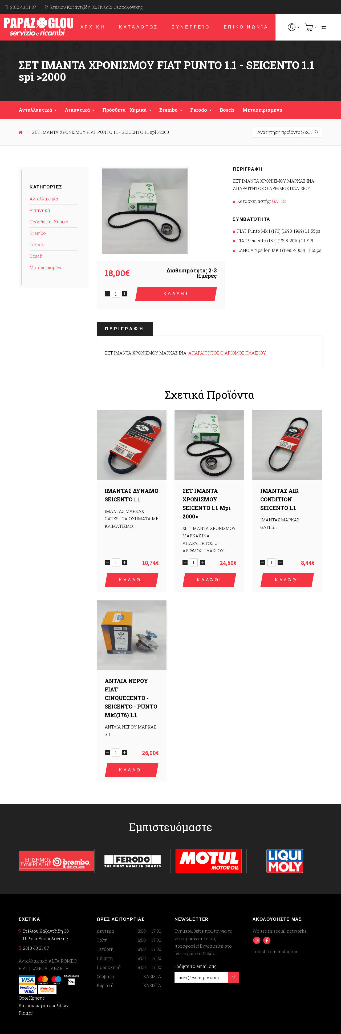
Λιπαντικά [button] (77, 110)
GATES (279, 201)
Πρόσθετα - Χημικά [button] (124, 110)
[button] (293, 27)
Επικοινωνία (246, 27)
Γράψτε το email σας (195, 966)
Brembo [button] (168, 110)
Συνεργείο (191, 27)
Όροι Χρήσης (32, 998)
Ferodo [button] (198, 110)
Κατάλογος (138, 27)
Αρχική (93, 27)
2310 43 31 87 (23, 7)
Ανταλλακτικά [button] (35, 110)
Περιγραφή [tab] (124, 328)
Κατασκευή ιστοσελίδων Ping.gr (43, 1009)
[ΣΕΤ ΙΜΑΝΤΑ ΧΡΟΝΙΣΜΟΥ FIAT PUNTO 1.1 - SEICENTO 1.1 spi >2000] (145, 211)
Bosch (227, 110)
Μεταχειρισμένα (262, 110)
